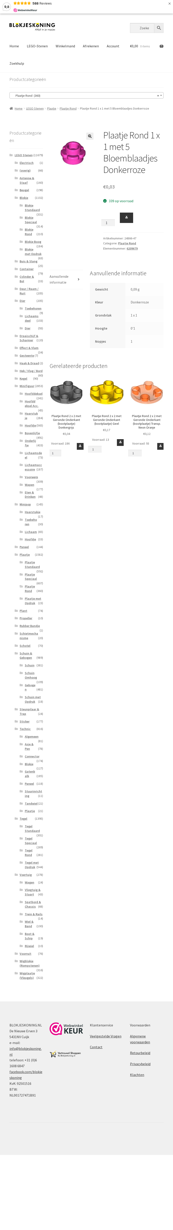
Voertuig (26, 875)
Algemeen (32, 736)
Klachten (137, 1074)
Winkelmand (65, 46)
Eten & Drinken (30, 494)
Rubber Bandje (30, 626)
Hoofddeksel (34, 394)
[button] (89, 136)
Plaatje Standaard (32, 564)
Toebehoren (33, 308)
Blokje (24, 198)
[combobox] (86, 95)
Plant (23, 611)
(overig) (25, 170)
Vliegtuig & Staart (33, 892)
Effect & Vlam (29, 348)
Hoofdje (30, 425)
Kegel (23, 378)
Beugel (24, 190)
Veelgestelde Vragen (105, 1036)
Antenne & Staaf (27, 180)
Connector (32, 756)
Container (27, 269)
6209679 (132, 248)
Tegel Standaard (32, 828)
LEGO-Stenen (37, 46)
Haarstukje (32, 512)
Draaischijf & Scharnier (29, 338)
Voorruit (25, 954)
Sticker (25, 721)
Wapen (29, 485)
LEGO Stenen (35, 108)
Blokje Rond (29, 231)
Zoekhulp (16, 63)
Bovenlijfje (32, 433)
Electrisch (27, 163)
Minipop (25, 504)
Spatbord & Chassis (33, 904)
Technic (25, 729)
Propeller (26, 618)
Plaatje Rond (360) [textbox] (85, 96)
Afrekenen (91, 46)
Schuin (29, 665)
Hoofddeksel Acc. (32, 403)
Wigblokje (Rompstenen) (30, 963)
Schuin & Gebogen (26, 655)
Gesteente (27, 355)
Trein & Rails (34, 914)
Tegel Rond (28, 852)
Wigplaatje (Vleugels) (27, 975)
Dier (22, 301)
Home (14, 46)
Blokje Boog (33, 242)
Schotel (25, 646)
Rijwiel (29, 946)
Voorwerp (31, 477)
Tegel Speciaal (31, 840)
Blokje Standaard (32, 207)
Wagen (29, 882)
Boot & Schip (29, 936)
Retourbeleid (140, 1053)
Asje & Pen (29, 746)
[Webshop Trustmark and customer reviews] (66, 1028)
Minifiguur (27, 386)
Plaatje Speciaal (31, 576)
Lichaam (31, 532)
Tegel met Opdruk (32, 865)
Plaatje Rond (68, 108)
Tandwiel (31, 803)
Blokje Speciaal (31, 220)
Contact (96, 1047)
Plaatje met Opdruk (33, 601)
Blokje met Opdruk (33, 251)
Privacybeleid (140, 1064)
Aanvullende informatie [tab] (59, 279)
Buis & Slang (28, 261)
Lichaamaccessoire (33, 467)
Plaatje (51, 108)
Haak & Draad (29, 363)
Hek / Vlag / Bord (31, 371)
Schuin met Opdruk (33, 699)
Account (113, 46)
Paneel (24, 547)
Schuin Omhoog (31, 675)
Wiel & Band (29, 924)
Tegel (23, 819)
